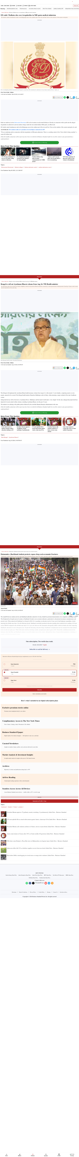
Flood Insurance (23, 8)
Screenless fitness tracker (35, 8)
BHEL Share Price (69, 875)
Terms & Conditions (23, 892)
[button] (64, 97)
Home (2, 5)
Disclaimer (14, 892)
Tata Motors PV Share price (58, 875)
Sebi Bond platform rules (12, 8)
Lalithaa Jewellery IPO (58, 8)
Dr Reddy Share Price (33, 877)
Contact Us (55, 892)
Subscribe (76, 5)
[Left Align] (1, 2)
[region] (39, 30)
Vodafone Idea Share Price (44, 877)
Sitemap (48, 892)
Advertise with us (63, 892)
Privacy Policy (33, 892)
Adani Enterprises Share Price (24, 875)
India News (6, 5)
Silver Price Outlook (47, 8)
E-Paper (13, 5)
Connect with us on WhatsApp (40, 142)
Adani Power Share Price (37, 875)
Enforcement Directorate (20, 122)
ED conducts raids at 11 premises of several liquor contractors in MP (27, 129)
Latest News (33, 5)
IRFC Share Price (47, 875)
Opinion (26, 5)
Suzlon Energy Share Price (11, 875)
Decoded (19, 5)
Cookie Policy (41, 892)
